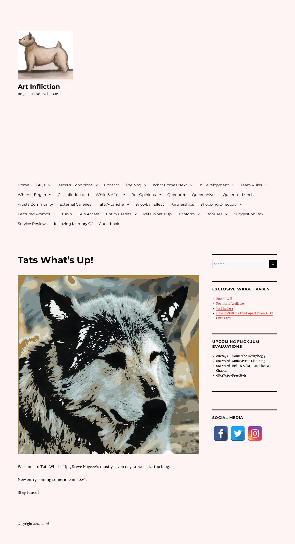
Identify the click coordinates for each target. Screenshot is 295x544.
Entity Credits (119, 214)
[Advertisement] (148, 143)
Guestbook (109, 224)
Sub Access (89, 214)
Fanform (187, 214)
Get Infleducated (73, 195)
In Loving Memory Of (73, 224)
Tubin (67, 214)
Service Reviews (32, 224)
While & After (108, 195)
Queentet (176, 195)
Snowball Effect (150, 204)
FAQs (40, 185)
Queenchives (204, 195)
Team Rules (251, 185)
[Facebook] (220, 433)
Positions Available (230, 304)
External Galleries (75, 204)
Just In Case (224, 308)
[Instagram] (255, 433)
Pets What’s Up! (158, 214)
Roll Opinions (143, 195)
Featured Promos (34, 214)
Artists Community (35, 204)
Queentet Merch (238, 195)
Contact (111, 185)
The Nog (133, 185)
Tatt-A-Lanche (111, 204)
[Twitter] (237, 433)
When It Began (32, 195)
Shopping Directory (219, 204)
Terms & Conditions (75, 185)
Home (23, 185)
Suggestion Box (248, 214)
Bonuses (214, 214)
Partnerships (182, 204)
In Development (214, 185)
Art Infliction (39, 87)
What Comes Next (170, 185)
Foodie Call (224, 299)
